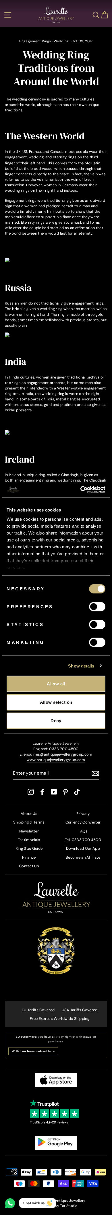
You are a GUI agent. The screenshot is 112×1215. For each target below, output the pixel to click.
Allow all (56, 683)
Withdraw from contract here (33, 1051)
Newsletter (29, 831)
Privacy (83, 813)
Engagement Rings (35, 41)
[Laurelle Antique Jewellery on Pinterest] (65, 792)
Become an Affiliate (83, 857)
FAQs (83, 831)
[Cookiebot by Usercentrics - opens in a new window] (80, 489)
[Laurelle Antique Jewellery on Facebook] (42, 792)
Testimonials (29, 839)
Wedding (61, 41)
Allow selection (56, 702)
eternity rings (64, 157)
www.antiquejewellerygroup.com (56, 759)
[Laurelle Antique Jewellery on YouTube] (54, 792)
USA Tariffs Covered (80, 1009)
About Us (29, 813)
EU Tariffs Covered (38, 1009)
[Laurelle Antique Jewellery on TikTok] (77, 792)
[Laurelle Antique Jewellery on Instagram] (31, 792)
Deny (56, 720)
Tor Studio (68, 1205)
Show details (81, 665)
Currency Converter (83, 822)
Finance (29, 857)
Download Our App (83, 848)
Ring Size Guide (29, 848)
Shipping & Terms (29, 822)
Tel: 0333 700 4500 (83, 839)
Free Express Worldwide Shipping (59, 1018)
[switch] (97, 606)
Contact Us (29, 866)
